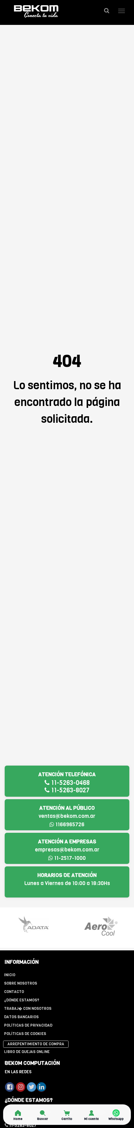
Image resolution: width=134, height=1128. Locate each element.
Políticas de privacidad (28, 1025)
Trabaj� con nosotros (27, 1008)
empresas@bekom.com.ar (67, 849)
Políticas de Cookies (25, 1033)
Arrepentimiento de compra (35, 1044)
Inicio (9, 974)
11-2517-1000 (69, 858)
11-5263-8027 (69, 790)
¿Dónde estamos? (21, 1000)
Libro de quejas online (27, 1051)
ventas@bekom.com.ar (67, 816)
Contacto (14, 991)
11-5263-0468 (70, 783)
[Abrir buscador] (106, 10)
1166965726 (69, 824)
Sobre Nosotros (20, 983)
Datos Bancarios (21, 1016)
